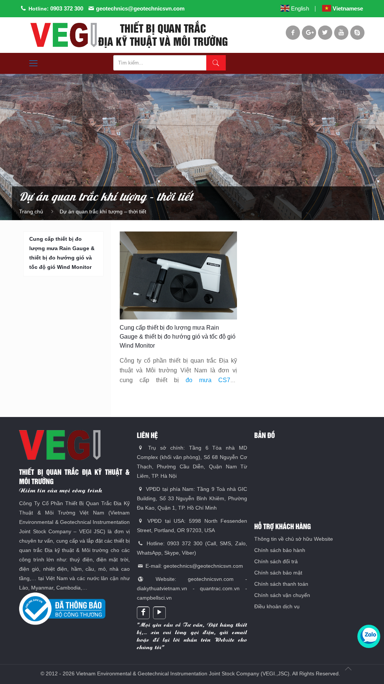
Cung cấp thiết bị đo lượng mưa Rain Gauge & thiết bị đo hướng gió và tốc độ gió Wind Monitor (178, 336)
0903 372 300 (66, 8)
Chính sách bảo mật (278, 573)
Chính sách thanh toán (281, 584)
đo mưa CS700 (211, 380)
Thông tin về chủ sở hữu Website (293, 539)
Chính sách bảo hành (279, 550)
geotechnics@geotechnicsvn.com (140, 8)
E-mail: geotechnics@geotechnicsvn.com (193, 566)
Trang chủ (31, 211)
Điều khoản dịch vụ (277, 606)
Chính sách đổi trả (276, 561)
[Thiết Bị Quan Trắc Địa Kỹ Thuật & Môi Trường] (63, 35)
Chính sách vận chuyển (282, 595)
